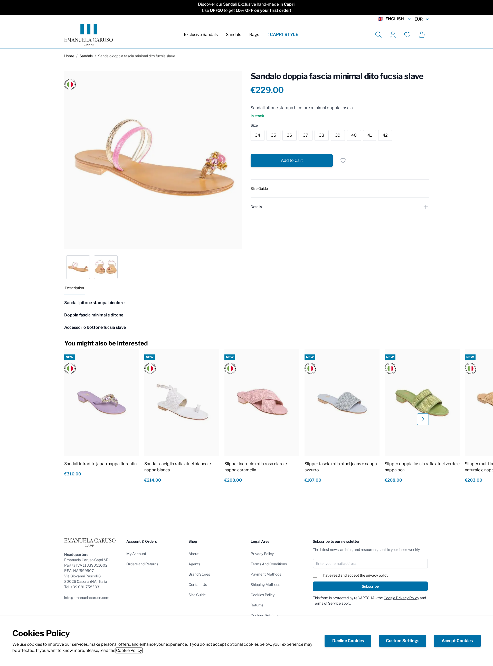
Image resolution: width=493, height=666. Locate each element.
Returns (257, 605)
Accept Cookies (457, 640)
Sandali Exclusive (239, 4)
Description (74, 288)
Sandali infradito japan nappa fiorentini (101, 463)
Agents (194, 564)
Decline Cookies (348, 640)
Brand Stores (199, 574)
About (193, 553)
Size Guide (197, 595)
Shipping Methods (265, 584)
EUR (418, 19)
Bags (254, 34)
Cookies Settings (264, 615)
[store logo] (88, 34)
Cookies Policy (262, 595)
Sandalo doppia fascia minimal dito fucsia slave (136, 56)
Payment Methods (266, 574)
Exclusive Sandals (201, 34)
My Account (136, 553)
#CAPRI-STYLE (282, 34)
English (394, 18)
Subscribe (370, 586)
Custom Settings (402, 640)
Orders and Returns (142, 564)
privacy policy (377, 575)
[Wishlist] (407, 35)
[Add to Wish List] (343, 160)
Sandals (233, 34)
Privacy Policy (262, 553)
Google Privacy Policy (401, 598)
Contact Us (197, 584)
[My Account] (393, 35)
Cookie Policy (129, 650)
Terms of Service (327, 603)
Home (69, 56)
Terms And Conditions (269, 564)
